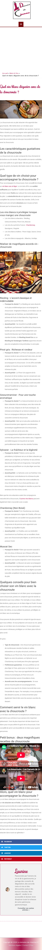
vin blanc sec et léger (9, 186)
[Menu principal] (21, 24)
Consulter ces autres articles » (26, 909)
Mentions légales (15, 945)
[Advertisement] (21, 49)
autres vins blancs (26, 499)
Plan (31, 945)
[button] (21, 841)
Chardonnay (30, 225)
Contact (26, 945)
